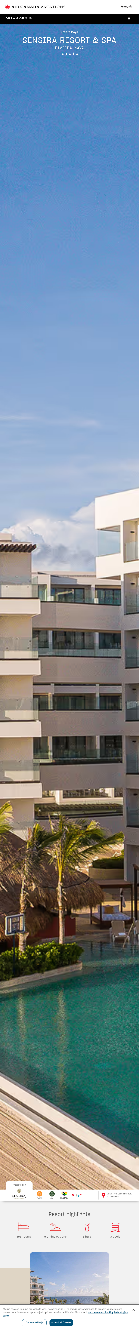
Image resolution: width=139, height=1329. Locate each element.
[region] (69, 1316)
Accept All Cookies (61, 1323)
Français (126, 7)
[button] (129, 19)
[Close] (133, 1309)
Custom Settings (34, 1323)
